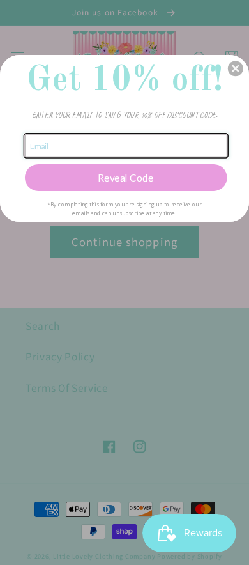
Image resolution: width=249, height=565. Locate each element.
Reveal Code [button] (125, 177)
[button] (235, 68)
